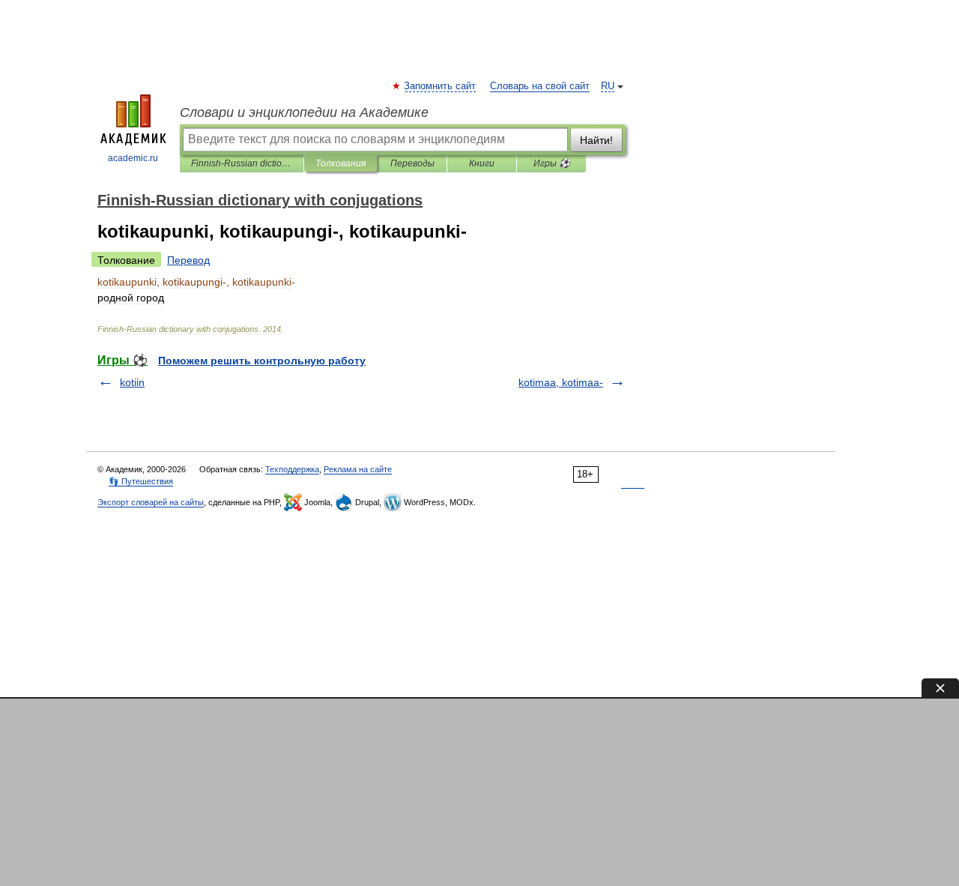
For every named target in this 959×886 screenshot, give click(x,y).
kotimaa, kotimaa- (560, 382)
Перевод (188, 260)
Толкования (340, 163)
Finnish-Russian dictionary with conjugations (241, 163)
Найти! (596, 140)
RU (607, 86)
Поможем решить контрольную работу (262, 361)
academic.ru (133, 158)
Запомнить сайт (440, 86)
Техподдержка (292, 469)
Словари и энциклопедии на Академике (304, 112)
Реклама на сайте (358, 469)
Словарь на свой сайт (540, 86)
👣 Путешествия (141, 481)
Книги (481, 163)
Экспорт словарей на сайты (150, 502)
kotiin (132, 382)
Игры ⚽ (551, 163)
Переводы (412, 163)
